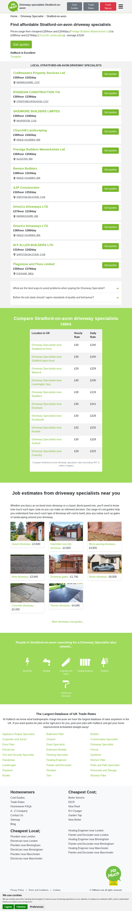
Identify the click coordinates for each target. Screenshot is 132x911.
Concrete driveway (22, 605)
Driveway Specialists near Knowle (46, 429)
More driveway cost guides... (68, 621)
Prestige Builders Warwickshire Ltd (90, 31)
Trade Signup (108, 6)
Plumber (46, 671)
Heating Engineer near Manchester (88, 848)
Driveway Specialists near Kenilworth (46, 417)
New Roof (74, 806)
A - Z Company (19, 811)
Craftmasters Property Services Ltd (39, 73)
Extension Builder (56, 749)
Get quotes (21, 44)
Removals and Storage (103, 770)
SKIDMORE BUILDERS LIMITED (36, 111)
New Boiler (74, 819)
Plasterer (105, 671)
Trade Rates (91, 6)
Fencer (94, 749)
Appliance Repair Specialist (18, 734)
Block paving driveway (102, 544)
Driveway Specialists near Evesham (46, 406)
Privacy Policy (17, 890)
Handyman (8, 760)
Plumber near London (22, 836)
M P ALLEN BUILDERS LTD (33, 245)
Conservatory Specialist (104, 739)
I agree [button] (8, 906)
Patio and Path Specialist (104, 765)
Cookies (57, 890)
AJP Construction (26, 187)
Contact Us (16, 815)
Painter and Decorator (58, 765)
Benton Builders (25, 168)
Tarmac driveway (60, 605)
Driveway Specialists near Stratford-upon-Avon (46, 358)
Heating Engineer (85, 671)
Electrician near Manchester (26, 858)
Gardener (95, 754)
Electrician (27, 671)
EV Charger (75, 811)
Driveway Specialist (101, 744)
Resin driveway (98, 576)
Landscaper (9, 765)
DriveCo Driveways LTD (30, 206)
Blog (13, 824)
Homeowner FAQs (21, 806)
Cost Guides (74, 6)
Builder (94, 734)
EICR (71, 802)
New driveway (20, 576)
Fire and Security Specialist (18, 754)
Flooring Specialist (57, 754)
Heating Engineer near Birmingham (88, 839)
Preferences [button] (36, 906)
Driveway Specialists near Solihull (46, 441)
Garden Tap (75, 815)
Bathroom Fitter (55, 734)
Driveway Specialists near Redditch (46, 394)
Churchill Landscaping (51, 35)
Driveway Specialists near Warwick (46, 370)
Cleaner (51, 739)
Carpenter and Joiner (14, 739)
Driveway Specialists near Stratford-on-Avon (46, 347)
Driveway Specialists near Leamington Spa (46, 382)
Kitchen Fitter (98, 760)
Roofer (6, 775)
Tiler (48, 775)
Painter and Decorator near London (88, 835)
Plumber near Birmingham (25, 845)
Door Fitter (8, 744)
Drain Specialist (55, 744)
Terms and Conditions (38, 890)
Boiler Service (76, 797)
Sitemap (15, 819)
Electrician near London (24, 841)
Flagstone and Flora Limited (34, 264)
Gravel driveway (21, 544)
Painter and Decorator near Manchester (90, 852)
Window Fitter (98, 775)
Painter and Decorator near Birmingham (91, 843)
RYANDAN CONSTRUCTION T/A (36, 92)
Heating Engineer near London (86, 830)
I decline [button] (21, 906)
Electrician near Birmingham (26, 849)
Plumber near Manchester (25, 854)
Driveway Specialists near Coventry (46, 453)
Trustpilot (15, 56)
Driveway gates (59, 576)
